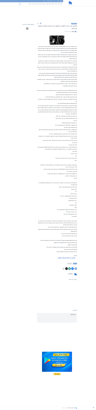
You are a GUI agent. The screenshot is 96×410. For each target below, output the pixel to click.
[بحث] (19, 4)
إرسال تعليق (73, 314)
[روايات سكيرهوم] (70, 3)
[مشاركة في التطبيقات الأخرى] (63, 268)
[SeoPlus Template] (76, 408)
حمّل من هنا (57, 374)
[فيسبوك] (19, 1)
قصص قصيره (74, 23)
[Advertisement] (48, 15)
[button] (72, 268)
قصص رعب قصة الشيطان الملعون (66, 258)
